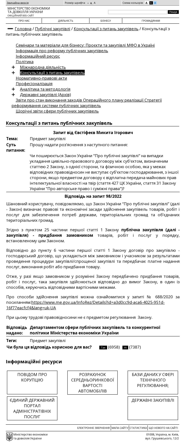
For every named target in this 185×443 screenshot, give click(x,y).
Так (103, 347)
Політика (25, 61)
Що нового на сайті (163, 428)
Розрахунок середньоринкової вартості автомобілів (92, 383)
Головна (23, 28)
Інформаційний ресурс (38, 56)
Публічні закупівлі (52, 28)
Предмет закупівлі (48, 340)
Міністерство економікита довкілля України (29, 11)
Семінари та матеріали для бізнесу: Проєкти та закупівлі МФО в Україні (85, 45)
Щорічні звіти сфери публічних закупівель (57, 111)
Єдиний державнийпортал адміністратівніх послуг (32, 408)
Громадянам (151, 20)
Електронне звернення (93, 428)
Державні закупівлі (153, 400)
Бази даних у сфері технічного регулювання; (153, 380)
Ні (125, 347)
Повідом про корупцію (32, 377)
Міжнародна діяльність (43, 67)
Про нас (24, 20)
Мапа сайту (120, 428)
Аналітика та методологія (45, 89)
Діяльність (65, 20)
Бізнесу (105, 20)
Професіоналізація (34, 83)
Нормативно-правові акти (41, 78)
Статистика (138, 428)
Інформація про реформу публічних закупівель (62, 50)
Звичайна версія (18, 2)
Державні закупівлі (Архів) (45, 94)
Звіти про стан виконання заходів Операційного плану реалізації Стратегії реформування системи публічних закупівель (87, 102)
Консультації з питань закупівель (106, 28)
